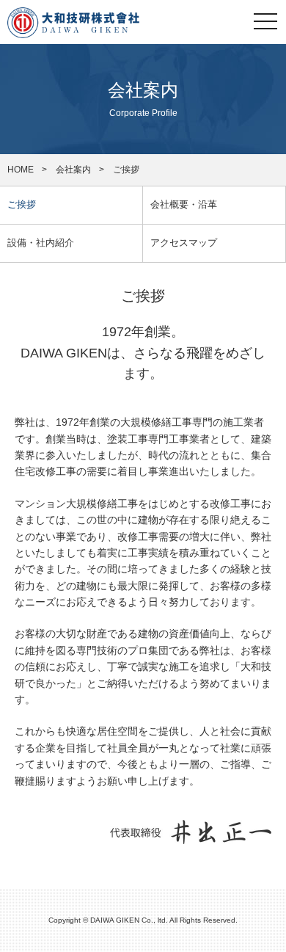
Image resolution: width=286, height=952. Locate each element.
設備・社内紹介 (40, 242)
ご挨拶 (21, 204)
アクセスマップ (183, 242)
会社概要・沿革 (183, 204)
